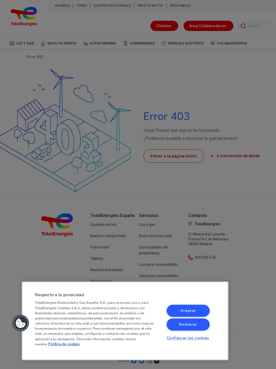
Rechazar (188, 324)
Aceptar (188, 310)
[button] (20, 323)
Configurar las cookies (188, 338)
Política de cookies (64, 344)
